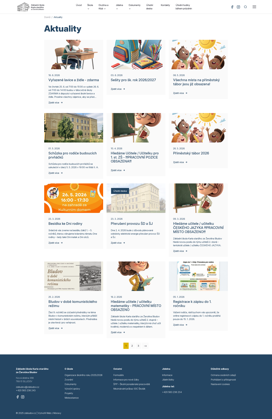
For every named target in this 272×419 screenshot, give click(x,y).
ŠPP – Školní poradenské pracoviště (131, 384)
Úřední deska (149, 7)
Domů (47, 17)
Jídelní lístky (168, 379)
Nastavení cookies (220, 384)
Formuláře (118, 375)
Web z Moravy (53, 413)
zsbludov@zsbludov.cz (27, 387)
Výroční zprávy (72, 388)
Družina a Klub (103, 7)
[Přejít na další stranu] (145, 346)
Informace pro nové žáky (126, 379)
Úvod (79, 5)
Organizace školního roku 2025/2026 (83, 375)
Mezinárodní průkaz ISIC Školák (129, 388)
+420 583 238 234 (172, 392)
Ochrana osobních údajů (223, 375)
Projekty (69, 393)
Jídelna (119, 5)
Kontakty (165, 5)
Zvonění (69, 379)
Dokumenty (135, 5)
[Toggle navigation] (254, 7)
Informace (167, 375)
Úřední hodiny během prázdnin (184, 7)
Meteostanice (72, 397)
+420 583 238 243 (26, 390)
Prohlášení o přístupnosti (223, 379)
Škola (90, 5)
